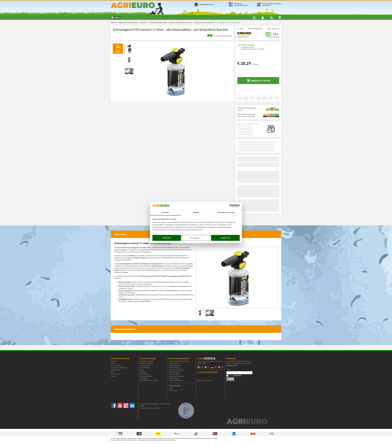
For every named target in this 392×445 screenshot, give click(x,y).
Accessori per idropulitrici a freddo (180, 22)
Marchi (113, 363)
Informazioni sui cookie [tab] (226, 212)
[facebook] (114, 410)
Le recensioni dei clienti (208, 372)
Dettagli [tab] (196, 212)
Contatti (113, 376)
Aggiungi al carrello (260, 80)
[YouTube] (120, 410)
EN (201, 367)
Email (228, 369)
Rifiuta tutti (167, 238)
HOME (113, 22)
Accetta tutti (225, 238)
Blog (112, 372)
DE (215, 367)
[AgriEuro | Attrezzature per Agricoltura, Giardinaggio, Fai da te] (138, 5)
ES (222, 367)
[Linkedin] (132, 410)
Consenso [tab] (165, 212)
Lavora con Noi (115, 365)
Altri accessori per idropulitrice (204, 22)
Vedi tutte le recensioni (205, 380)
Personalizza (194, 238)
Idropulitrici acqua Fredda (158, 22)
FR (208, 367)
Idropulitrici (144, 22)
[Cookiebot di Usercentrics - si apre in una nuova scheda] (231, 205)
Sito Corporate (115, 374)
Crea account (173, 390)
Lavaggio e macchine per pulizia (128, 22)
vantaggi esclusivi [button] (232, 365)
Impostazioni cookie (146, 376)
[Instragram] (126, 410)
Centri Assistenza (174, 368)
